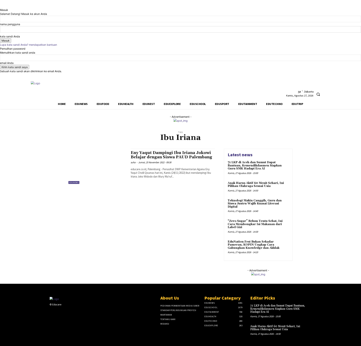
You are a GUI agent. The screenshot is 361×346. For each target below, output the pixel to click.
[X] (262, 86)
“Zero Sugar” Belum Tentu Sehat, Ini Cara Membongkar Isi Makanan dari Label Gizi (255, 224)
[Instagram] (58, 311)
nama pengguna (10, 24)
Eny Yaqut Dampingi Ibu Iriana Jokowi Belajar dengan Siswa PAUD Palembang (171, 155)
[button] (318, 94)
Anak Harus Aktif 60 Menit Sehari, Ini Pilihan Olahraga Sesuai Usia (256, 184)
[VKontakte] (72, 311)
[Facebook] (255, 86)
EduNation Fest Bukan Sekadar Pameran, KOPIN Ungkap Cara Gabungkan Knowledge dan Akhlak (253, 245)
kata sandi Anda (10, 36)
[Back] (1, 6)
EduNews (74, 182)
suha (133, 162)
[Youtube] (269, 86)
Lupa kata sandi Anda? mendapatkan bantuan (28, 44)
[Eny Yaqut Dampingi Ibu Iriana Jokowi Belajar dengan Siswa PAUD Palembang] (97, 166)
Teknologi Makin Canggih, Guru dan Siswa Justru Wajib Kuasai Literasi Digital (255, 204)
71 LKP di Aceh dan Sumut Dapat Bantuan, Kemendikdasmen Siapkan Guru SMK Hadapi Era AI (255, 165)
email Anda (7, 62)
